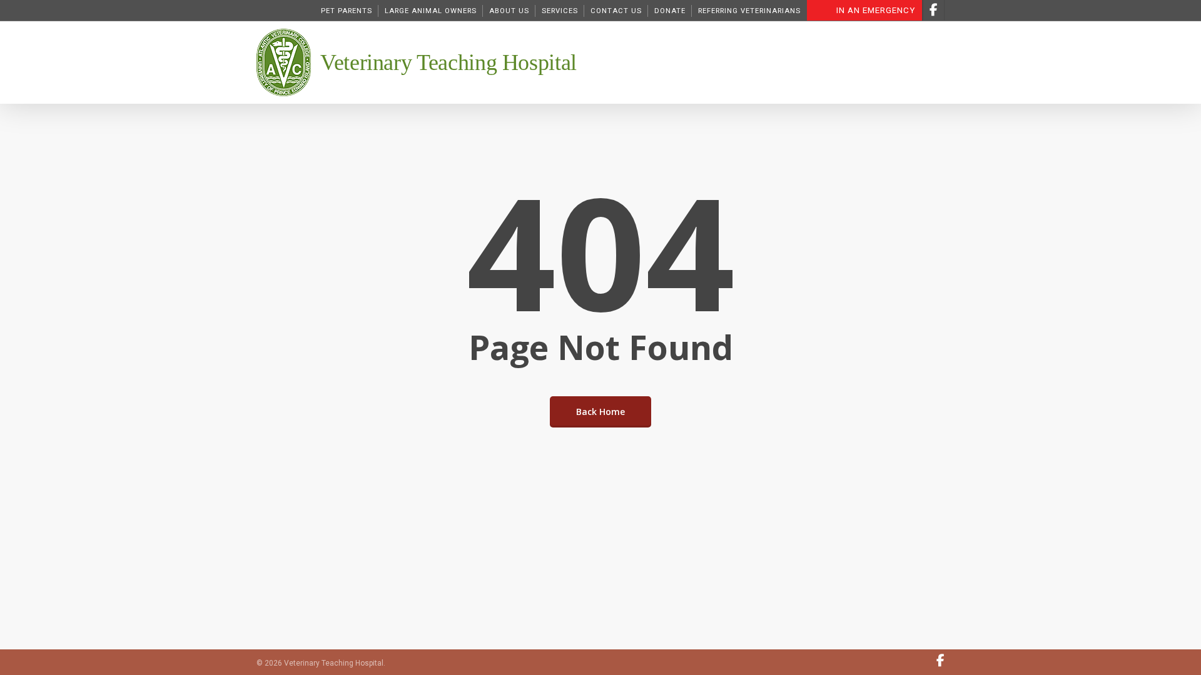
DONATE (670, 11)
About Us (509, 11)
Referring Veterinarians (749, 11)
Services (560, 11)
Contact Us (616, 11)
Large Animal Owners (431, 11)
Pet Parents (346, 11)
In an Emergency (875, 10)
